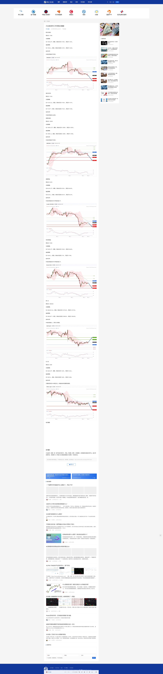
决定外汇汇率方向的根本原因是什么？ (57, 504)
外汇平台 (57, 667)
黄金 (53, 630)
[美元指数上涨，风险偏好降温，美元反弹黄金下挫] (104, 79)
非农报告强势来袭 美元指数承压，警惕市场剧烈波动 (113, 55)
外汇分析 (90, 2)
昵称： (48, 655)
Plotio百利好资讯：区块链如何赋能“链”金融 (58, 615)
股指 (59, 611)
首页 (59, 2)
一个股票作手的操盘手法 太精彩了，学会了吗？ (59, 485)
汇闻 (76, 2)
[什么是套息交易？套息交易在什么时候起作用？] (53, 588)
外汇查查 (47, 28)
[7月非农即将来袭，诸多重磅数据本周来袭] (104, 73)
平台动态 (64, 28)
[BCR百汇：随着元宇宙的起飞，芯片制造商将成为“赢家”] (104, 48)
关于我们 (52, 667)
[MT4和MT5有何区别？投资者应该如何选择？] (104, 98)
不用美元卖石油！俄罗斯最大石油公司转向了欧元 (60, 524)
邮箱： (65, 655)
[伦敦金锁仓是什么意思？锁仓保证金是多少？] (53, 538)
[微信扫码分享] (79, 672)
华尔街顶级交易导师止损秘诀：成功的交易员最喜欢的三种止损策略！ (113, 93)
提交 (94, 657)
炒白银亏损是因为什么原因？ (54, 514)
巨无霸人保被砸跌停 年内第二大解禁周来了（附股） (61, 596)
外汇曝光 (61, 580)
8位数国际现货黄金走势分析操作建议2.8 (57, 546)
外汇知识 (83, 2)
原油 (53, 530)
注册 (113, 2)
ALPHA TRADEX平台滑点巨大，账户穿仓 (58, 565)
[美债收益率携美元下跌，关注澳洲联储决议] (104, 67)
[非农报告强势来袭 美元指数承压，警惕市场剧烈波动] (104, 54)
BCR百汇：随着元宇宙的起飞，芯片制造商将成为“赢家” (113, 49)
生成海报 (75, 672)
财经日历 (65, 2)
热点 (71, 2)
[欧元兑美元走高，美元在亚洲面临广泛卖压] (104, 60)
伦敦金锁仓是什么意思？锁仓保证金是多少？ (75, 534)
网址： (82, 655)
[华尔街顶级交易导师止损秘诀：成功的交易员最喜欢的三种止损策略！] (104, 92)
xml (90, 669)
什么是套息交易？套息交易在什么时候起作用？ (76, 584)
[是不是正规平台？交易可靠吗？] (104, 41)
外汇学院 (53, 509)
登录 (110, 2)
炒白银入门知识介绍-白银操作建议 (56, 634)
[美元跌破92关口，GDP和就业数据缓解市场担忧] (104, 86)
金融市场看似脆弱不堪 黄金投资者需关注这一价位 (60, 624)
